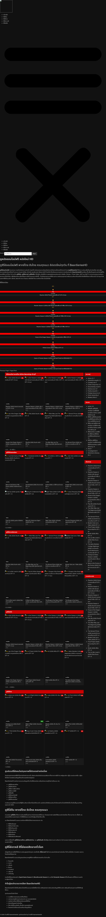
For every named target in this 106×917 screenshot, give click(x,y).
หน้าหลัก (5, 15)
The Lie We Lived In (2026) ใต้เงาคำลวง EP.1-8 (94, 540)
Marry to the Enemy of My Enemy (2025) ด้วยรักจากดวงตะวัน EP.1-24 (94, 566)
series (91, 406)
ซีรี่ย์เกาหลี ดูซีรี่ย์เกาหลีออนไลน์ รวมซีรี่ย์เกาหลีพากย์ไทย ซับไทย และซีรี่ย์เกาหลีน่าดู (94, 426)
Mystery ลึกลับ (92, 397)
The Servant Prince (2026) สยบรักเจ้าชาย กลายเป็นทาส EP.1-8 (94, 519)
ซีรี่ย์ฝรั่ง (5, 23)
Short (90, 449)
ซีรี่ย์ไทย (5, 19)
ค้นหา (34, 253)
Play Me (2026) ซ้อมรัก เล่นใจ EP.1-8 (94, 505)
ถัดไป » (14, 450)
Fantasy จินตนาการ (94, 393)
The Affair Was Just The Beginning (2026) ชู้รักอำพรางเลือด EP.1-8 (94, 511)
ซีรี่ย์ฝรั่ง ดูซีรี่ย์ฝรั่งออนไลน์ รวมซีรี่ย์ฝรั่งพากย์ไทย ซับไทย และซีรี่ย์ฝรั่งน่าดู (94, 412)
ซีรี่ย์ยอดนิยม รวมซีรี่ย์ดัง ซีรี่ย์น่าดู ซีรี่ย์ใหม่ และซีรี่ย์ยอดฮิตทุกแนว (94, 435)
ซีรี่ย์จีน (5, 17)
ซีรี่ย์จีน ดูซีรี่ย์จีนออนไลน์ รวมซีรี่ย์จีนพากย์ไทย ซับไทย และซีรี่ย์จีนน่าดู (94, 419)
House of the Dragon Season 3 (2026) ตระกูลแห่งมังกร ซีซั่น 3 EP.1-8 (94, 499)
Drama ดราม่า (92, 389)
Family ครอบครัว (93, 391)
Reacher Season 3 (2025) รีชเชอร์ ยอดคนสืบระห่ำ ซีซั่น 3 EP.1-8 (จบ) (94, 484)
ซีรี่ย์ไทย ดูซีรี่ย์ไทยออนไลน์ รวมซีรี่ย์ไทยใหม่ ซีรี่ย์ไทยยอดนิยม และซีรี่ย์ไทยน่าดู (94, 443)
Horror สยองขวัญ (93, 395)
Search (2, 253)
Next (15, 371)
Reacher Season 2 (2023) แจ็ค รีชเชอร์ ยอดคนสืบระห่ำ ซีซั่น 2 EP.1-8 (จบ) (94, 475)
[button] (53, 132)
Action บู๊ (91, 378)
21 (10, 450)
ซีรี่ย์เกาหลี (6, 21)
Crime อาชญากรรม (94, 385)
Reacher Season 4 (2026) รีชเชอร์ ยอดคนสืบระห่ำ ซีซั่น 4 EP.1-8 (94, 491)
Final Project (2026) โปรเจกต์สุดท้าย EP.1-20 (94, 529)
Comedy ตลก (92, 383)
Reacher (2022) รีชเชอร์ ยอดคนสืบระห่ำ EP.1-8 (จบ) (94, 468)
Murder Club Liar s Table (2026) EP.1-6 (93, 524)
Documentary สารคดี (94, 387)
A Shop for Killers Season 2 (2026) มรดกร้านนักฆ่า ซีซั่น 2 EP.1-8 (94, 558)
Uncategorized (93, 451)
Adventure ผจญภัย (94, 380)
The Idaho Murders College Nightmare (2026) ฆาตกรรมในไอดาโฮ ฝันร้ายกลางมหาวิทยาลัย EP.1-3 (93, 548)
